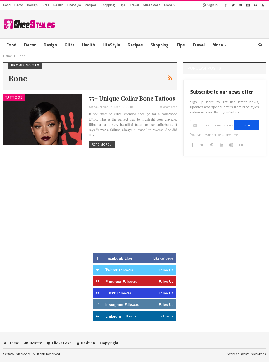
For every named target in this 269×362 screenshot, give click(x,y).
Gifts (45, 5)
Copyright (109, 342)
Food (7, 5)
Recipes (91, 5)
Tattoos (14, 97)
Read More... (102, 144)
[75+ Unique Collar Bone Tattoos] (42, 119)
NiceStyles (258, 354)
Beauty (35, 342)
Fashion (88, 342)
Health (58, 5)
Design (32, 5)
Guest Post (151, 5)
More (168, 5)
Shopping (108, 5)
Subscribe (247, 124)
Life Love (61, 342)
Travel (134, 5)
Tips (122, 5)
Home (13, 342)
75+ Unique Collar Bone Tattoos (132, 98)
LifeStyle (74, 5)
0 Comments (168, 107)
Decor (18, 5)
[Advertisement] (204, 23)
